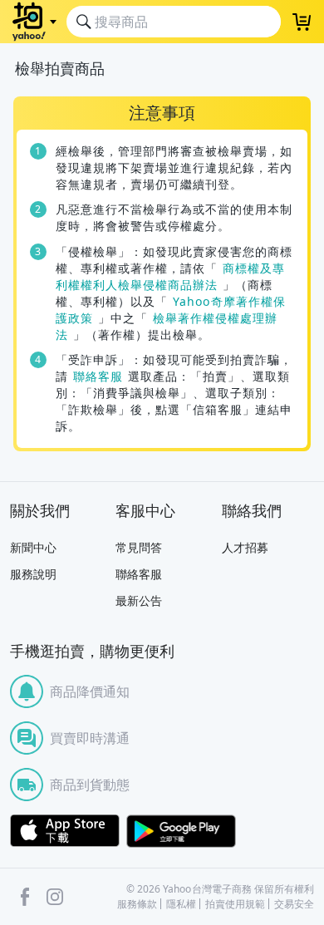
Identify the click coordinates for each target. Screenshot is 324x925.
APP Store (65, 831)
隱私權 (181, 904)
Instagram (55, 897)
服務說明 (33, 574)
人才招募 (245, 547)
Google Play (181, 831)
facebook (25, 897)
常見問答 (138, 547)
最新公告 (138, 600)
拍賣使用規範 (235, 904)
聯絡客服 (98, 376)
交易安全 (294, 904)
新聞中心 (33, 547)
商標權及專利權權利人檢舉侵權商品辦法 (170, 276)
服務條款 (137, 904)
